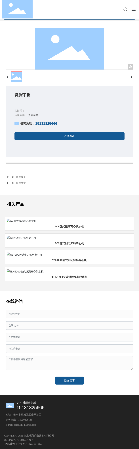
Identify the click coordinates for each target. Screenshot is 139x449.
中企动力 (23, 443)
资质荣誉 (21, 182)
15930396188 (25, 419)
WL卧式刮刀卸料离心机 (69, 243)
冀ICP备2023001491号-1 (18, 439)
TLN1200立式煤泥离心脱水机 (69, 277)
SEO (40, 443)
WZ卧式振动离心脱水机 (69, 226)
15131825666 (46, 123)
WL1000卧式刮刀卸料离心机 (69, 260)
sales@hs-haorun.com (25, 424)
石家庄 (32, 443)
